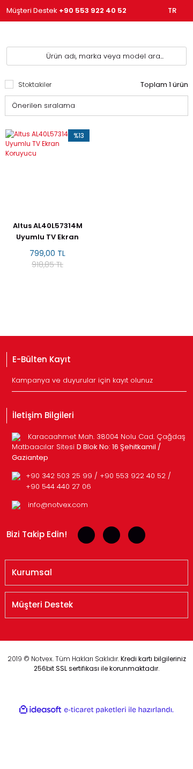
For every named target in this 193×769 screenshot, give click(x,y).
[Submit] (180, 383)
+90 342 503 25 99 (60, 476)
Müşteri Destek (66, 10)
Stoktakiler (34, 84)
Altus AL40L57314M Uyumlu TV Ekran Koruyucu (48, 232)
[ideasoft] (40, 710)
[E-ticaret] (95, 709)
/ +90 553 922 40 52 (131, 476)
